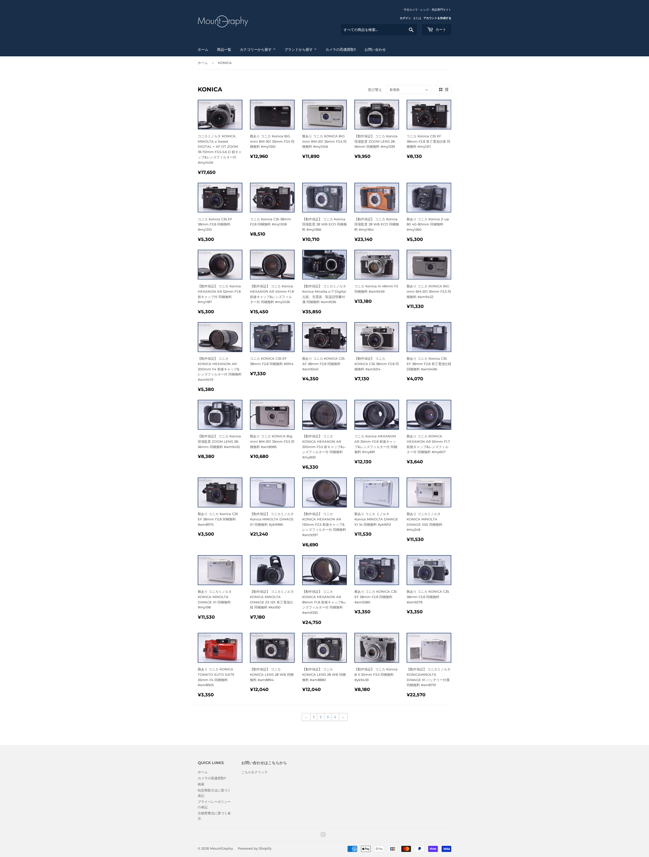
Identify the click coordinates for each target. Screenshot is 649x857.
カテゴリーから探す (256, 49)
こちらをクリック (254, 772)
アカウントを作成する (437, 18)
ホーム (203, 49)
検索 (201, 784)
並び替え (375, 89)
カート (440, 29)
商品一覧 (224, 49)
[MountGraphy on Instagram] (323, 835)
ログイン (405, 18)
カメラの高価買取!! (341, 49)
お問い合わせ (375, 49)
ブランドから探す (299, 49)
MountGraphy (221, 848)
